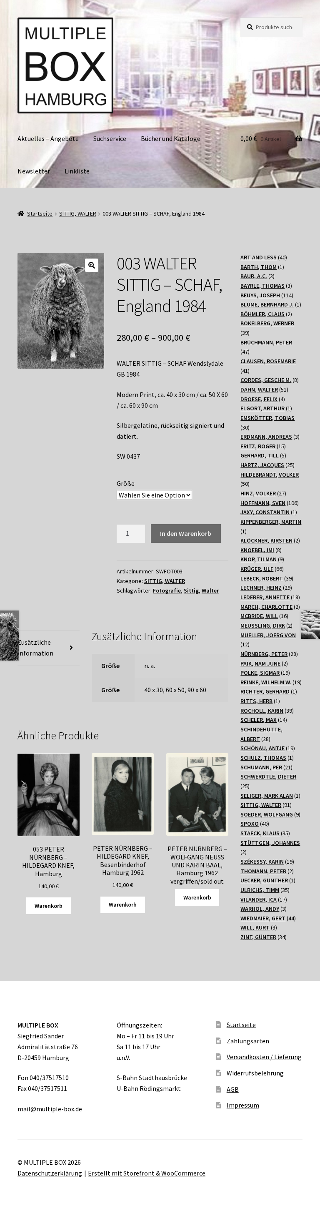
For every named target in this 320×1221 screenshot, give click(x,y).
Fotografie (167, 590)
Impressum (243, 1105)
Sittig (191, 590)
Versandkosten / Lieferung (264, 1057)
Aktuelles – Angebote (48, 138)
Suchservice (109, 138)
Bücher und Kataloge (170, 138)
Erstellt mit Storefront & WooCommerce (146, 1173)
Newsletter (34, 171)
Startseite (39, 213)
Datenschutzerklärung (50, 1173)
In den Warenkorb (185, 533)
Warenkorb (48, 905)
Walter (210, 590)
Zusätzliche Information (35, 647)
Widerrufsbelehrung (255, 1073)
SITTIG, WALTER (77, 213)
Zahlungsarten (248, 1041)
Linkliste (77, 171)
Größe (126, 483)
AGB (233, 1089)
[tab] (49, 648)
